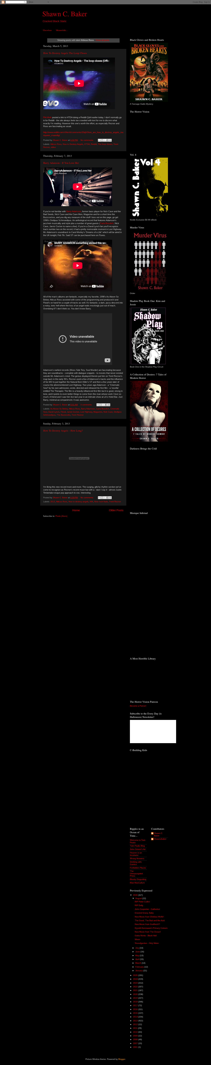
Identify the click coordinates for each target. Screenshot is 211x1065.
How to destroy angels (78, 502)
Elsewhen (47, 30)
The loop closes (105, 144)
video (53, 147)
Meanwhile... (62, 30)
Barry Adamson (73, 211)
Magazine (97, 412)
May (137, 955)
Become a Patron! (138, 706)
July (137, 948)
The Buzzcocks (63, 415)
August (138, 898)
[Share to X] (104, 140)
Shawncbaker (160, 839)
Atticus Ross (55, 144)
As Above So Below (59, 409)
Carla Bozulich (107, 223)
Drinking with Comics (136, 863)
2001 (135, 1047)
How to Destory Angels (73, 144)
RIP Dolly (139, 905)
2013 (52, 502)
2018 (135, 1002)
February (139, 967)
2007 (135, 1043)
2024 (135, 979)
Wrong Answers (137, 858)
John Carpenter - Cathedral (147, 909)
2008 (135, 1039)
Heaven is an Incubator (136, 854)
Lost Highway (86, 412)
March (138, 963)
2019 (135, 998)
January (139, 971)
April (137, 959)
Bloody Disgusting (138, 879)
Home (76, 510)
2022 (135, 987)
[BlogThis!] (102, 140)
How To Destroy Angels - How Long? (63, 430)
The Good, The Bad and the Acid (150, 920)
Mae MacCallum (137, 883)
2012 (135, 1024)
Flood (63, 412)
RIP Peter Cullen (142, 902)
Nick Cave (108, 412)
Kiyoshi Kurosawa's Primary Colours (151, 928)
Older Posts (116, 510)
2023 (135, 983)
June (137, 952)
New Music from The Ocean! (148, 932)
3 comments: (86, 405)
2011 (135, 1028)
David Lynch (53, 412)
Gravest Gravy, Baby (144, 913)
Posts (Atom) (61, 516)
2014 (135, 1017)
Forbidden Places (138, 868)
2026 (135, 895)
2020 (135, 994)
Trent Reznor (78, 415)
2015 (135, 1013)
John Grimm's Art (138, 849)
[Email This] (99, 140)
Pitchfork (47, 117)
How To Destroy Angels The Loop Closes (65, 53)
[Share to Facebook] (107, 140)
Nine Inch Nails (101, 502)
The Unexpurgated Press (136, 873)
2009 (135, 1036)
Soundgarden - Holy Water (147, 943)
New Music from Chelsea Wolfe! (149, 917)
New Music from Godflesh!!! (147, 924)
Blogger (121, 1059)
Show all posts (102, 40)
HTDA (87, 144)
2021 (135, 990)
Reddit (94, 144)
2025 (135, 975)
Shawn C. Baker (64, 13)
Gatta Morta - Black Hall (145, 936)
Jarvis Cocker (73, 412)
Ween (137, 939)
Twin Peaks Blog (137, 846)
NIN (91, 502)
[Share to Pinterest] (110, 140)
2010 (135, 1032)
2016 (135, 1009)
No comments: (87, 140)
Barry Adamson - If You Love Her (61, 163)
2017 (135, 1005)
